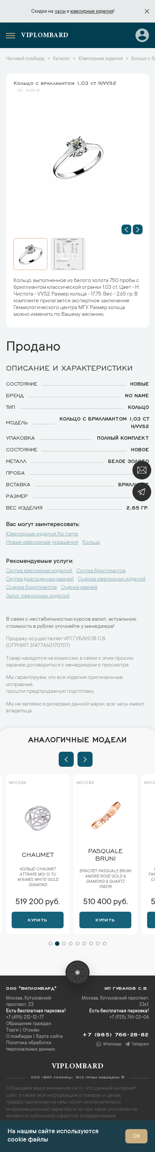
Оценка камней (79, 588)
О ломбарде (19, 1036)
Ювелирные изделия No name (42, 534)
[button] (126, 229)
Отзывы (31, 1030)
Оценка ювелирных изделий (112, 579)
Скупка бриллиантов (101, 571)
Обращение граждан (28, 1024)
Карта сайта (49, 1036)
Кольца (91, 543)
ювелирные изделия (91, 11)
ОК (136, 1137)
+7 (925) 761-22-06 (129, 1017)
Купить (37, 919)
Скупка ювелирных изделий (39, 571)
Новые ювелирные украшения (42, 543)
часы (60, 11)
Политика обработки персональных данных (30, 1046)
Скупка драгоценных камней (40, 579)
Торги (12, 1030)
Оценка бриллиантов (31, 588)
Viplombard (44, 35)
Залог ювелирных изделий (38, 596)
